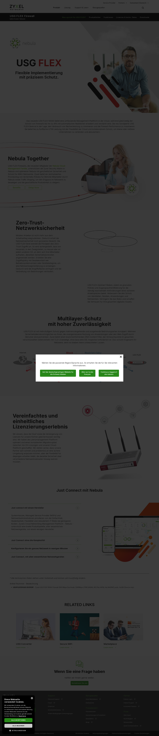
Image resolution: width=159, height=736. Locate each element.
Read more (22, 716)
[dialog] (18, 714)
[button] (18, 730)
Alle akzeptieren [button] (18, 720)
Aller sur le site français (87, 373)
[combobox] (32, 698)
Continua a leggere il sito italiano (109, 373)
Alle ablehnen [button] (18, 726)
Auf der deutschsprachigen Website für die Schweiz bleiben (58, 373)
